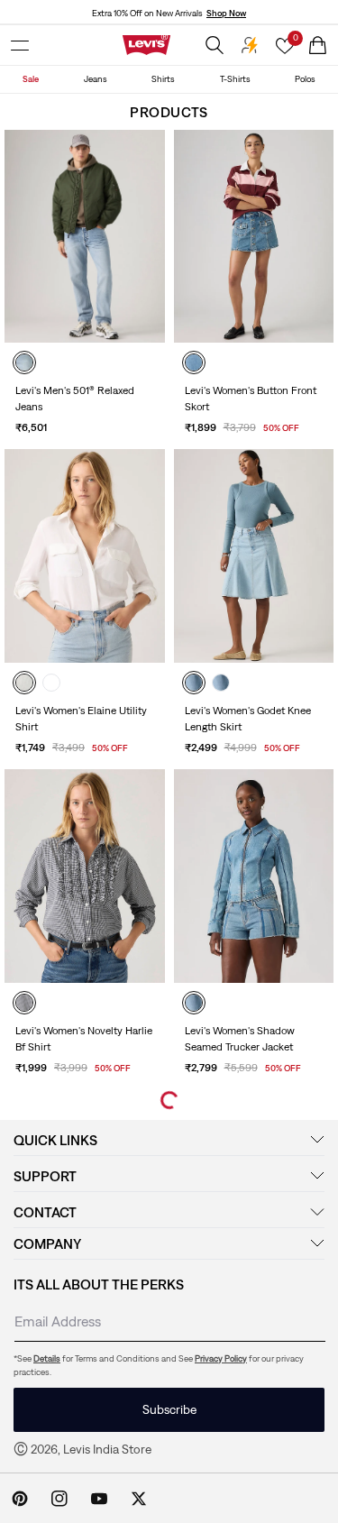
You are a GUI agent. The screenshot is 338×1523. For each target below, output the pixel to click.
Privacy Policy (221, 1358)
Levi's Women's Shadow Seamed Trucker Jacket (240, 1038)
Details (46, 1358)
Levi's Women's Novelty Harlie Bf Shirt (83, 1038)
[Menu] (20, 45)
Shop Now (226, 13)
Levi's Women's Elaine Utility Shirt (81, 718)
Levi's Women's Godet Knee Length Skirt (248, 718)
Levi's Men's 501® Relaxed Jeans (74, 398)
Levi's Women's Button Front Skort (250, 398)
